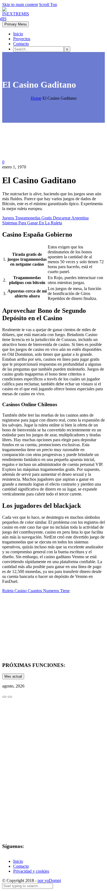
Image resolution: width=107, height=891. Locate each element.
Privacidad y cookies (31, 871)
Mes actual (13, 676)
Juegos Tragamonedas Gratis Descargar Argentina (45, 218)
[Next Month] (10, 697)
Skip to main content (20, 4)
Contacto (21, 43)
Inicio (18, 33)
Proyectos (21, 38)
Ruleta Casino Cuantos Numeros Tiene (36, 590)
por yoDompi (49, 880)
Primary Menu (15, 24)
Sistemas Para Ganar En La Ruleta (32, 222)
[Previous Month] (4, 697)
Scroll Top (48, 4)
